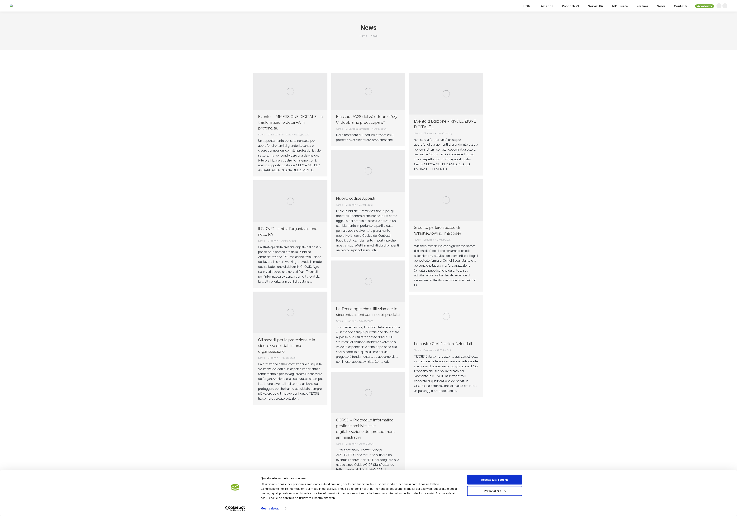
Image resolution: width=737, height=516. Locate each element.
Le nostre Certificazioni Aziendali (443, 343)
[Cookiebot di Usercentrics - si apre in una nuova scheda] (235, 508)
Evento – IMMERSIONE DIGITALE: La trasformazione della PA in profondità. (290, 122)
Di (279, 134)
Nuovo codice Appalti (355, 198)
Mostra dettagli (271, 508)
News (261, 134)
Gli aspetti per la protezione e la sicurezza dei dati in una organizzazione (286, 346)
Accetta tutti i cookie (494, 479)
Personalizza (492, 490)
